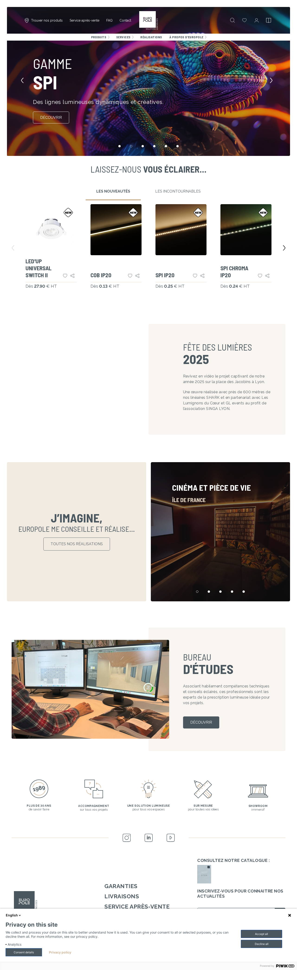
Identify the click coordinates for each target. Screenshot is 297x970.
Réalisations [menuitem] (151, 37)
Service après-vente (84, 20)
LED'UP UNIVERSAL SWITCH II (39, 268)
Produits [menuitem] (98, 37)
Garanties (121, 886)
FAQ (109, 20)
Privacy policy (60, 952)
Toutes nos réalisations (77, 544)
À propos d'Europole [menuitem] (186, 37)
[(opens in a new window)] (204, 874)
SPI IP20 (164, 274)
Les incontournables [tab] (178, 191)
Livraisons (121, 896)
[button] (24, 81)
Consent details (24, 952)
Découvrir (51, 117)
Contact (125, 20)
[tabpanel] (148, 252)
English (12, 915)
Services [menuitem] (123, 37)
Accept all (261, 934)
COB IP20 (100, 274)
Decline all (261, 944)
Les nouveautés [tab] (113, 191)
